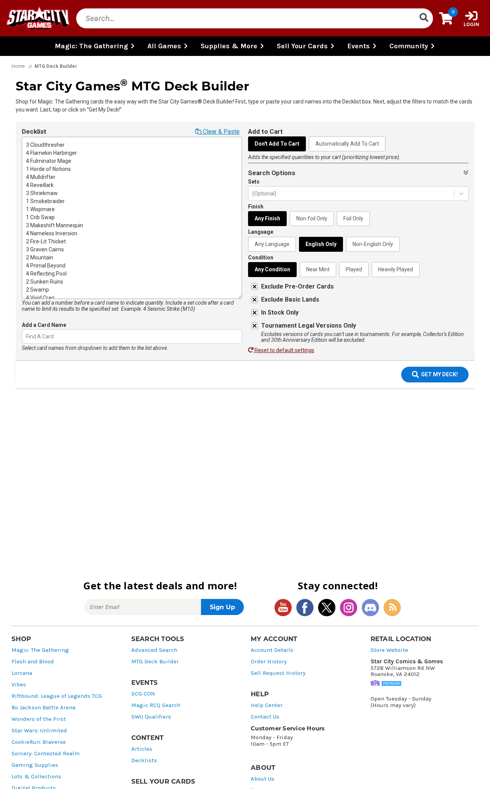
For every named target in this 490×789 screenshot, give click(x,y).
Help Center (267, 705)
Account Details (272, 650)
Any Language (272, 244)
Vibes (18, 684)
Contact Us (265, 717)
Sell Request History (278, 673)
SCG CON (143, 694)
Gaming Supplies (34, 765)
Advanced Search (154, 650)
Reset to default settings (283, 350)
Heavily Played (395, 269)
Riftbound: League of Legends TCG (56, 696)
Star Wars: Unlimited (39, 730)
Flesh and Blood (32, 661)
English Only (320, 244)
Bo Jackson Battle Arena (43, 707)
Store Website (389, 650)
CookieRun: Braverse (38, 742)
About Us (262, 779)
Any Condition (272, 269)
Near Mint (318, 269)
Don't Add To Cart (277, 144)
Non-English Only (373, 244)
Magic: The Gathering (40, 650)
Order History (269, 661)
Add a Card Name (44, 325)
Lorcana (21, 673)
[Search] (424, 18)
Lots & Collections (36, 776)
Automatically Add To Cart (347, 144)
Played (354, 269)
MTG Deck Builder (155, 661)
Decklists (144, 760)
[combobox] (26, 337)
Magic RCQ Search (155, 705)
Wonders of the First (38, 719)
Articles (141, 749)
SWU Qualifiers (151, 717)
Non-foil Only (311, 218)
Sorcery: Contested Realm (45, 753)
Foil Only (353, 218)
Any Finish (267, 218)
